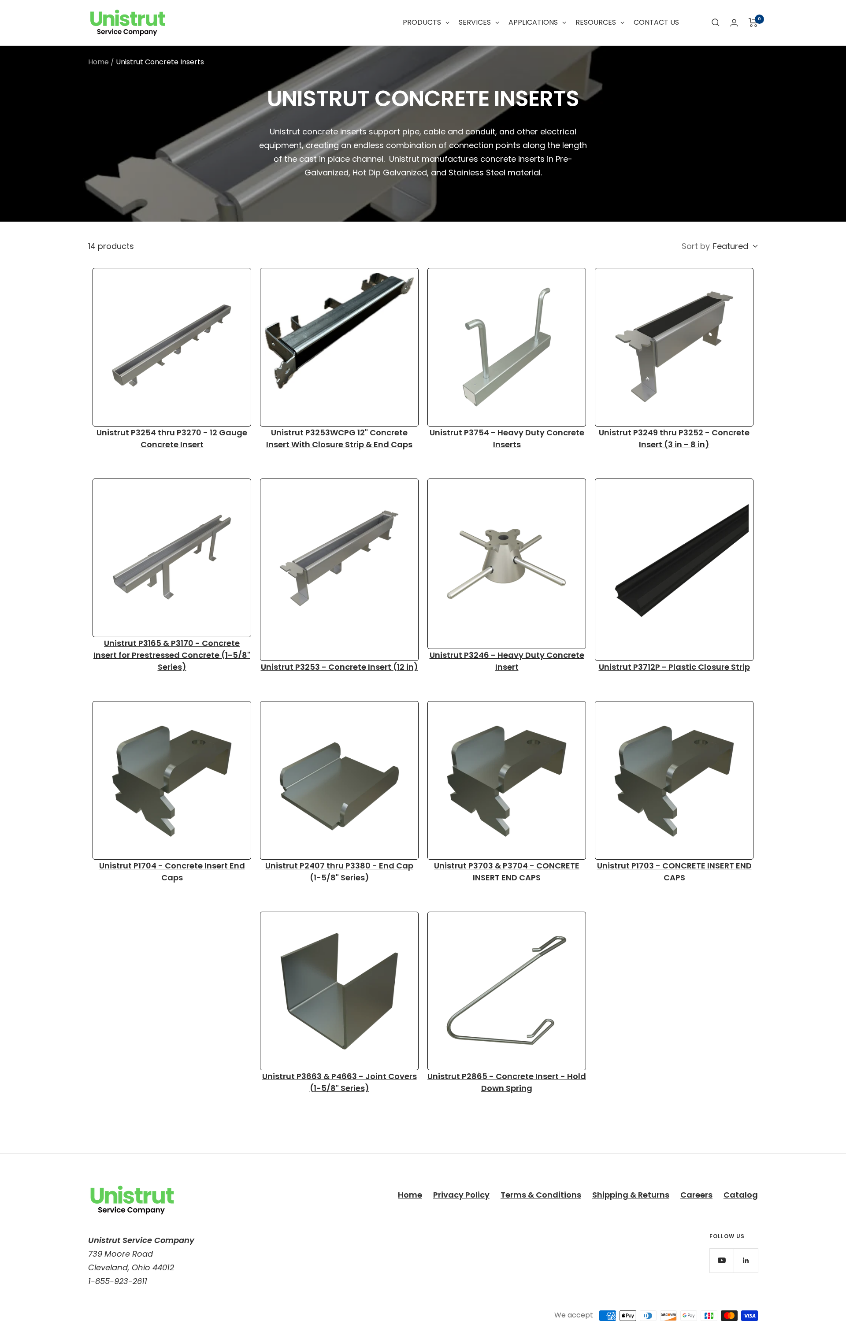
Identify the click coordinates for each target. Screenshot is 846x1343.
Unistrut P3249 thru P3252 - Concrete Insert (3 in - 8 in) (674, 438)
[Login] (734, 22)
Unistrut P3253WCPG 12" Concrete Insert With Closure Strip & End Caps (339, 438)
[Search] (716, 22)
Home (98, 62)
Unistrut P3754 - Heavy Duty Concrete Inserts (507, 438)
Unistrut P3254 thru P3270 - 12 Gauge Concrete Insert (171, 438)
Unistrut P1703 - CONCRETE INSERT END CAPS (674, 871)
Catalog (741, 1194)
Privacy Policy (461, 1194)
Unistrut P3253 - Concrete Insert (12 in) (339, 666)
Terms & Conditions (541, 1194)
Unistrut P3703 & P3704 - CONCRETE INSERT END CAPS (506, 871)
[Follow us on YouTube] (721, 1260)
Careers (696, 1194)
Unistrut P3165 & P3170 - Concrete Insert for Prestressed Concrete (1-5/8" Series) (171, 655)
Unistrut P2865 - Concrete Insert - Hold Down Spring (506, 1082)
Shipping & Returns (630, 1194)
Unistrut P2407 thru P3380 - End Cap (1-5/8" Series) (339, 871)
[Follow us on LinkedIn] (746, 1260)
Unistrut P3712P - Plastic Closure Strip (674, 666)
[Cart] (753, 22)
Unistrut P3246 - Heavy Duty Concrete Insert (507, 660)
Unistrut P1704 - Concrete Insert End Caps (172, 871)
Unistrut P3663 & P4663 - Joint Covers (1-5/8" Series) (339, 1082)
